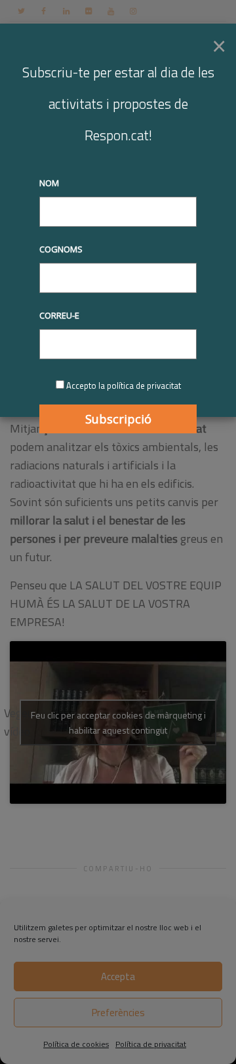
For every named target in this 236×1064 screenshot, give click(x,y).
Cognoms (61, 249)
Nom (49, 183)
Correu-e (59, 315)
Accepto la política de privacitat (123, 385)
